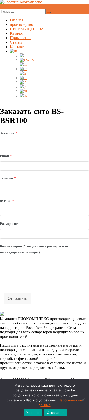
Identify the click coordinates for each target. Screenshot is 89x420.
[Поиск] (49, 12)
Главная (16, 20)
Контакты (18, 47)
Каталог (16, 33)
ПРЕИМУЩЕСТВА (27, 29)
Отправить (17, 298)
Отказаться (56, 413)
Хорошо (33, 413)
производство (21, 24)
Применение (20, 38)
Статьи (16, 42)
